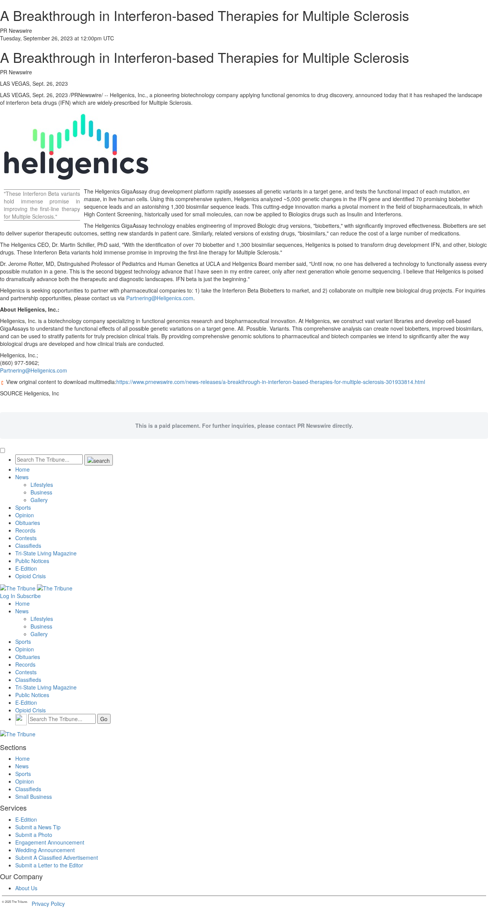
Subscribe (29, 596)
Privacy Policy (48, 903)
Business (41, 492)
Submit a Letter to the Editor (49, 865)
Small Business (33, 796)
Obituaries (27, 522)
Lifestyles (41, 484)
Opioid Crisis (30, 576)
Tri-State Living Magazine (46, 553)
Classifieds (28, 545)
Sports (23, 507)
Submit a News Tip (38, 827)
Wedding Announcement (45, 850)
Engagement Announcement (49, 842)
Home (22, 469)
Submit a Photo (33, 834)
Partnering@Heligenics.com (159, 298)
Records (25, 530)
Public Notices (32, 561)
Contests (26, 538)
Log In (7, 596)
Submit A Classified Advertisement (56, 857)
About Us (26, 888)
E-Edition (26, 568)
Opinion (24, 515)
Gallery (39, 500)
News (22, 477)
